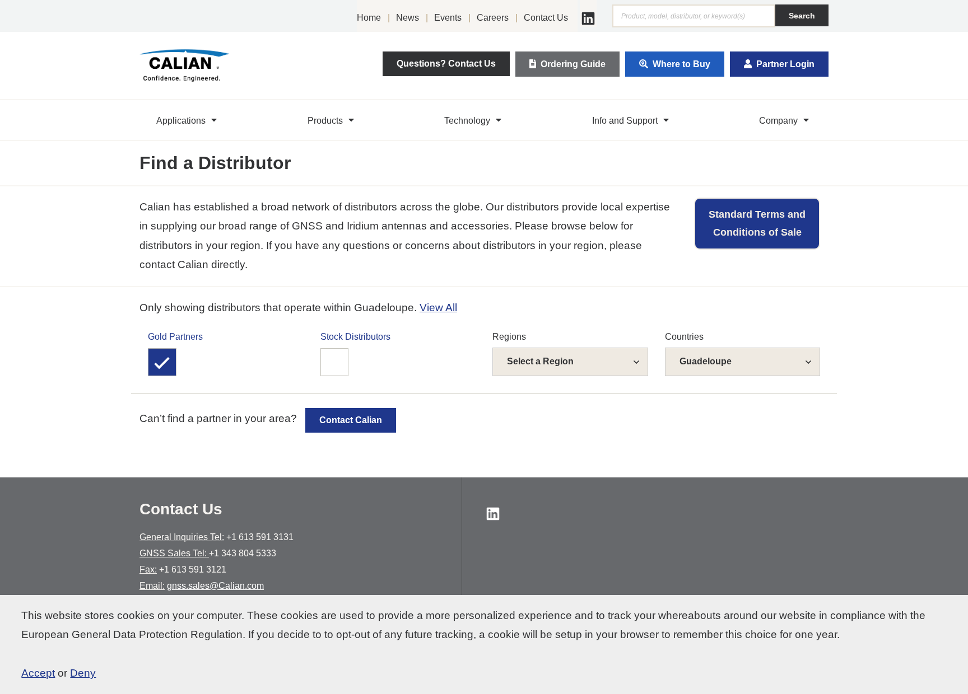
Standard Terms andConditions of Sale (757, 223)
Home (369, 17)
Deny (83, 673)
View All (438, 307)
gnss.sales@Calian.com (215, 585)
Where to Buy (681, 64)
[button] (187, 120)
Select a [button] (540, 361)
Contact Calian (350, 420)
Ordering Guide (573, 64)
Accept (38, 673)
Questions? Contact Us (446, 63)
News (407, 17)
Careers (493, 17)
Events (448, 17)
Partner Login (785, 64)
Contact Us (546, 17)
